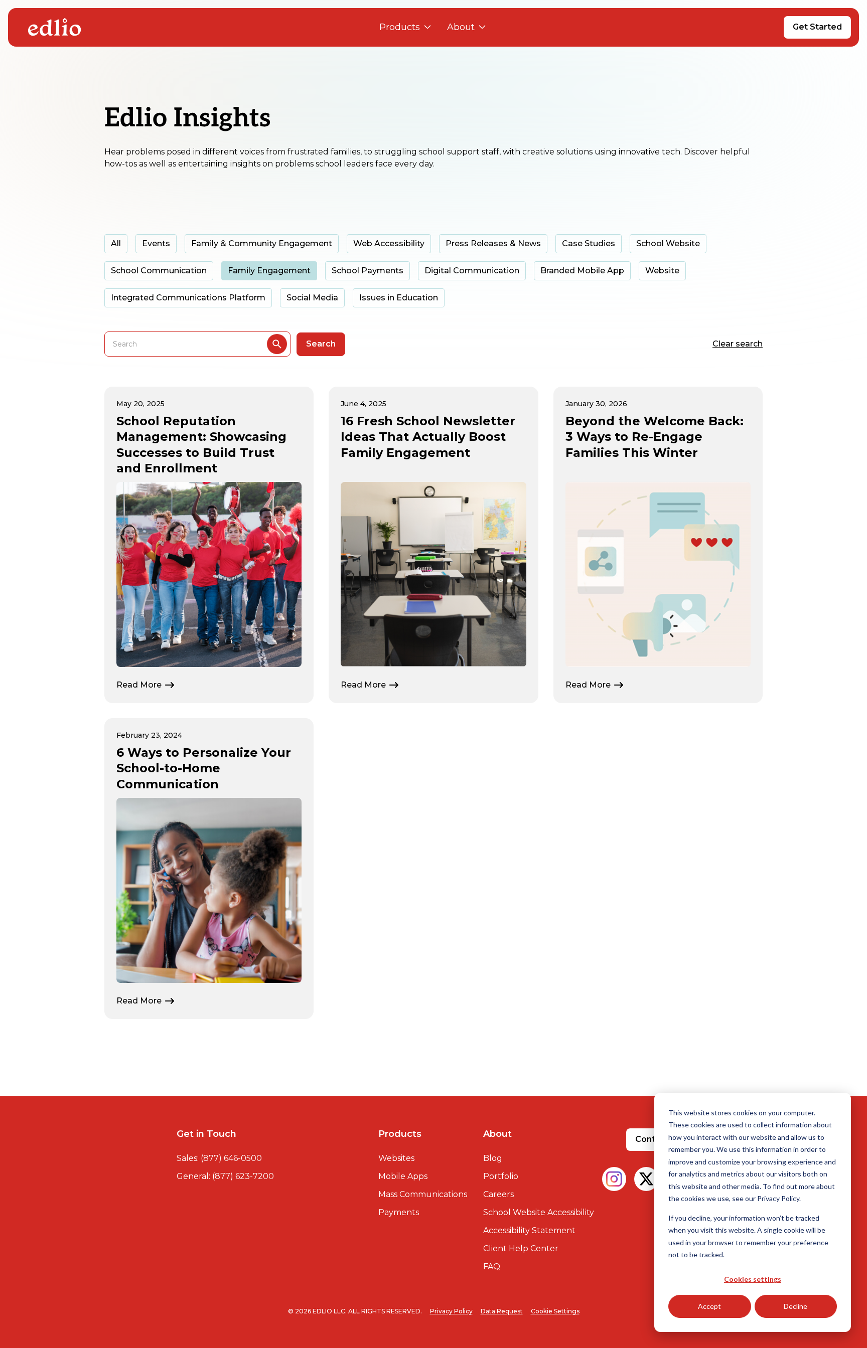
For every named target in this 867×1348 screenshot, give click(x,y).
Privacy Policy (451, 1311)
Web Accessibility (388, 243)
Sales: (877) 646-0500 (219, 1158)
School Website (668, 243)
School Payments (367, 270)
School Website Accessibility (538, 1212)
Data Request (502, 1311)
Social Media (312, 297)
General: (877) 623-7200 (225, 1176)
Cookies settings (752, 1279)
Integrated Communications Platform (188, 297)
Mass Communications (422, 1194)
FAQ (491, 1266)
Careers (498, 1194)
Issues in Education (398, 297)
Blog (492, 1158)
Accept (709, 1306)
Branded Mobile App (582, 270)
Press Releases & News (493, 243)
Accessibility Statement (529, 1230)
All (116, 243)
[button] (405, 27)
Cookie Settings (555, 1311)
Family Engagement (269, 270)
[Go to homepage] (54, 27)
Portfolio (500, 1176)
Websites (396, 1158)
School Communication (159, 270)
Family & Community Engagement (261, 243)
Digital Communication (471, 270)
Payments (398, 1212)
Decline (795, 1306)
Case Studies (588, 243)
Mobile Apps (402, 1176)
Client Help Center (520, 1248)
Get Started (817, 27)
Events (156, 243)
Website (662, 270)
